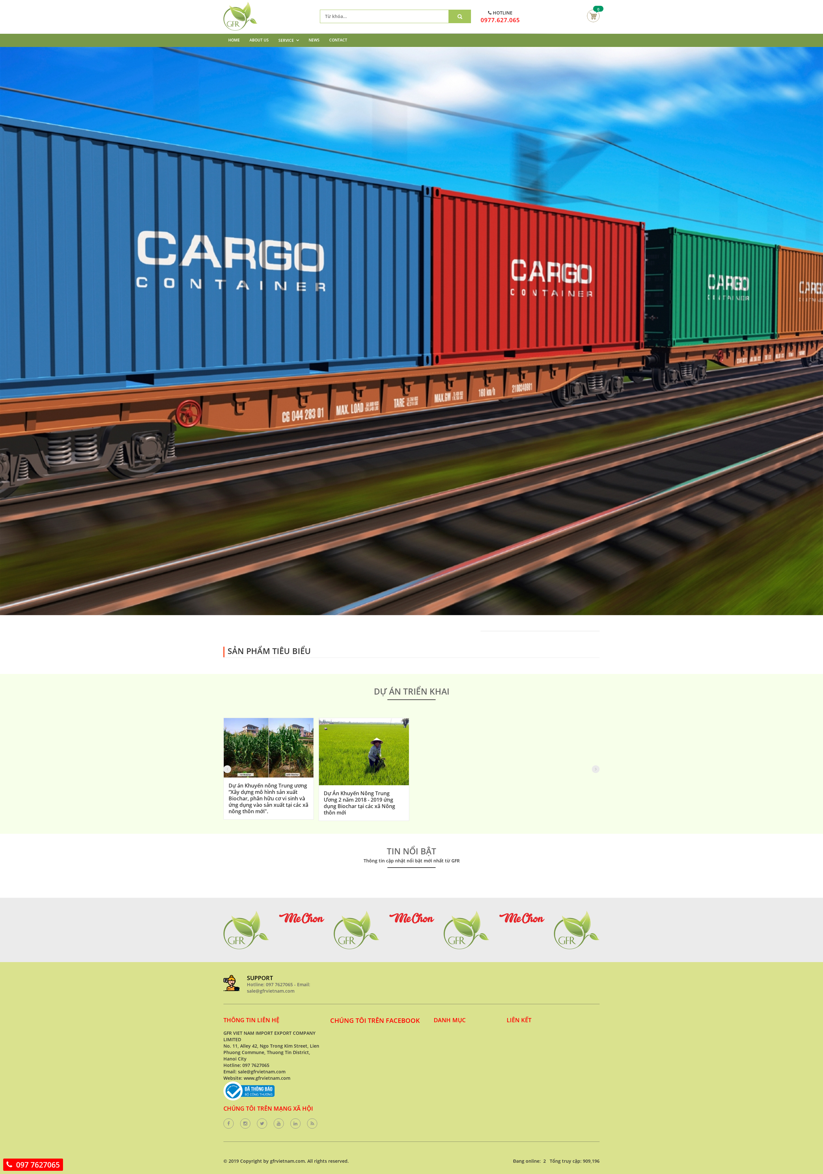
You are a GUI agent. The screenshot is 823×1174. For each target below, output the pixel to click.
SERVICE (286, 40)
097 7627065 (38, 1165)
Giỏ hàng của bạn (593, 16)
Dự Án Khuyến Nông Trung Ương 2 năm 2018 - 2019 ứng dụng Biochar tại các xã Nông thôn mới (359, 803)
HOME (234, 40)
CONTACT (338, 40)
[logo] (240, 5)
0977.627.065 (500, 20)
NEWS (314, 40)
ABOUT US (259, 40)
